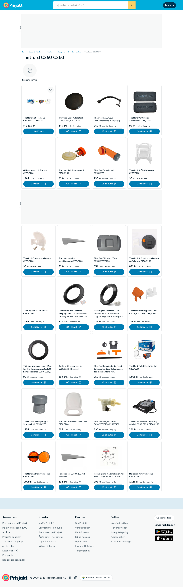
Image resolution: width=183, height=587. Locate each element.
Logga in (169, 5)
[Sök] (132, 5)
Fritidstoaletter (74, 52)
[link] (38, 110)
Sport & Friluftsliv (36, 52)
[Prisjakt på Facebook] (70, 577)
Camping (61, 52)
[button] (50, 90)
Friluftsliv (50, 52)
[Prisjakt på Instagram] (75, 577)
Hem (23, 52)
